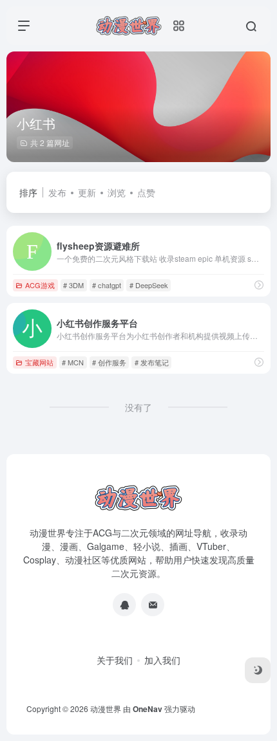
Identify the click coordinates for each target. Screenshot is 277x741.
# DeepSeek (148, 285)
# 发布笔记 (152, 362)
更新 (87, 192)
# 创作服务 (109, 362)
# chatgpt (106, 285)
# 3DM (73, 285)
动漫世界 (105, 708)
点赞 (146, 192)
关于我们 (115, 660)
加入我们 (162, 660)
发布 (57, 192)
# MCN (73, 362)
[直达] (259, 284)
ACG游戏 (40, 285)
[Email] (152, 604)
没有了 (138, 407)
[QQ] (124, 604)
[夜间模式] (258, 670)
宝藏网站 (39, 362)
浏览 (117, 192)
